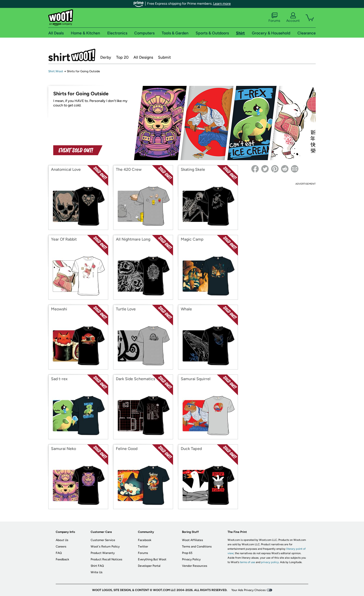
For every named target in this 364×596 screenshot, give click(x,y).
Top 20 (122, 57)
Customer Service (103, 540)
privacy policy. (270, 562)
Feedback (62, 559)
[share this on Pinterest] (275, 169)
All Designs (143, 57)
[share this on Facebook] (255, 169)
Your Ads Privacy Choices (248, 590)
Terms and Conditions (197, 546)
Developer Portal (149, 566)
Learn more (222, 3)
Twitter (143, 546)
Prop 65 (187, 553)
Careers (61, 546)
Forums (274, 21)
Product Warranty (103, 553)
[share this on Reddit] (284, 169)
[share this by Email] (294, 169)
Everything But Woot (152, 559)
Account (293, 21)
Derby (105, 57)
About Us (62, 540)
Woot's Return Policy (105, 546)
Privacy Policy (191, 559)
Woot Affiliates (192, 540)
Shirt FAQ (97, 566)
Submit (164, 57)
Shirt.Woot (71, 55)
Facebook (144, 540)
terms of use (247, 562)
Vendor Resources (194, 566)
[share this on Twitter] (265, 169)
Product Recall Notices (106, 559)
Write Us (97, 572)
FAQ (59, 553)
